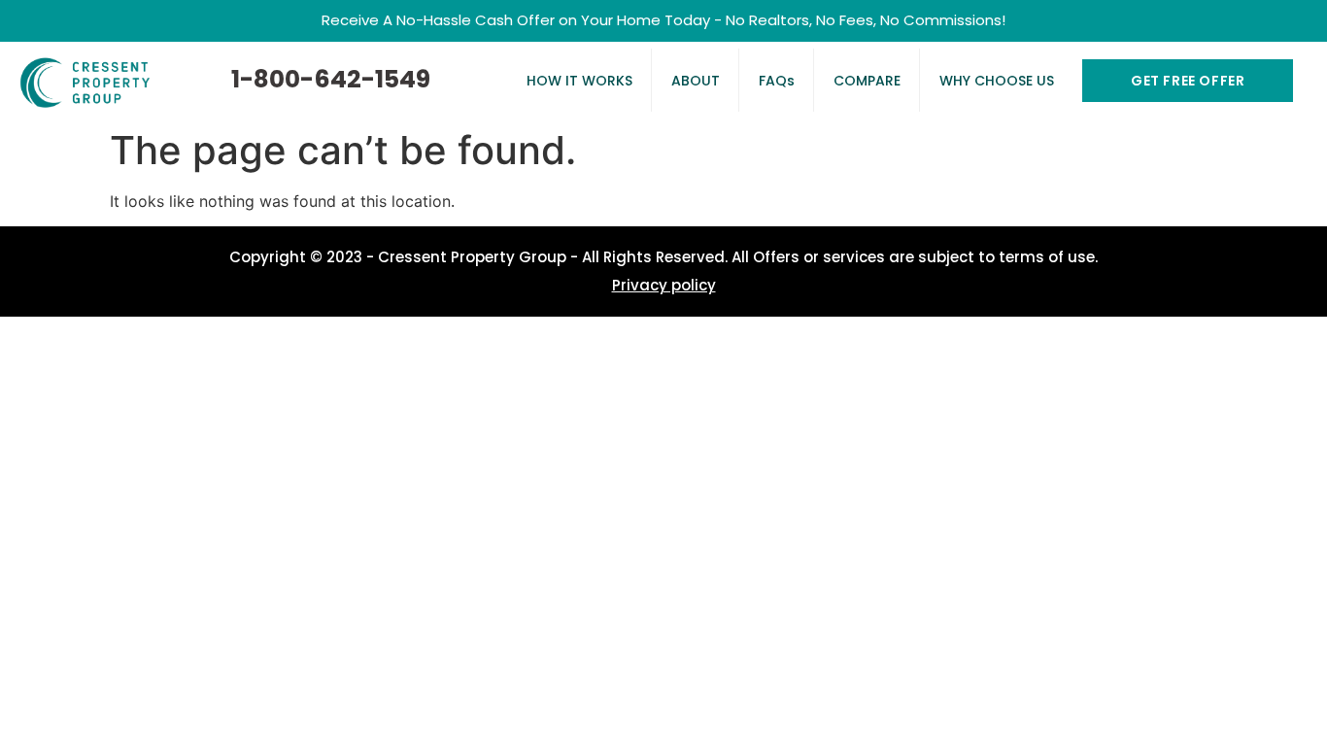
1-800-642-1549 (330, 79)
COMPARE (867, 80)
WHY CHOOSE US (996, 80)
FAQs (777, 80)
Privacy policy (664, 285)
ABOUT (695, 80)
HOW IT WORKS (579, 80)
